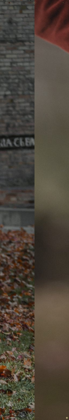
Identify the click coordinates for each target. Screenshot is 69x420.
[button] (5, 2)
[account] (63, 2)
